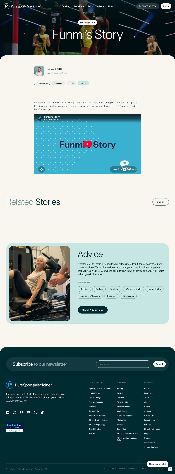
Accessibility (149, 442)
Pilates (92, 433)
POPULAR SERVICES (95, 382)
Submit (159, 364)
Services (66, 6)
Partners (147, 425)
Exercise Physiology (97, 425)
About (111, 6)
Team (90, 6)
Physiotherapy (95, 393)
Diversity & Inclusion (152, 429)
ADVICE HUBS (121, 382)
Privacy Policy (10, 469)
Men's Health (154, 289)
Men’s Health (122, 411)
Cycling (99, 289)
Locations (79, 6)
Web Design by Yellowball (160, 469)
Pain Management (96, 402)
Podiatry (111, 296)
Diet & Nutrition (95, 429)
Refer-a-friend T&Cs (41, 469)
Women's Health (133, 289)
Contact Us (149, 416)
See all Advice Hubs (92, 310)
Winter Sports (122, 402)
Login (166, 6)
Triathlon (114, 289)
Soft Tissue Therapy (97, 416)
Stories (147, 438)
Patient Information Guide (127, 433)
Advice (100, 6)
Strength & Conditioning (98, 420)
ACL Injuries (128, 296)
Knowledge (121, 429)
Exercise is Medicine (90, 296)
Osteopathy (94, 411)
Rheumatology (95, 398)
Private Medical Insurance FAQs (127, 439)
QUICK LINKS (148, 382)
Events (147, 407)
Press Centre (149, 420)
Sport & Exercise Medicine (99, 389)
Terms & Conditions (25, 469)
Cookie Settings (151, 447)
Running (84, 289)
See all (160, 202)
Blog (146, 433)
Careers (147, 411)
